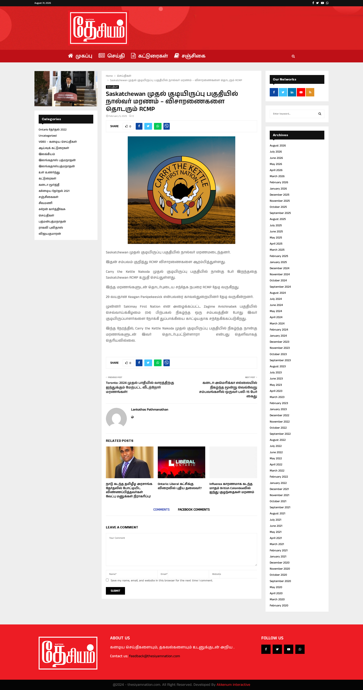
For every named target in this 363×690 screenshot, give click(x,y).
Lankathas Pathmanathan (149, 410)
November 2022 (280, 422)
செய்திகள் (112, 87)
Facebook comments (194, 509)
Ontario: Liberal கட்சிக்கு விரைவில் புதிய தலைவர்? (180, 486)
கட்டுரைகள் (152, 56)
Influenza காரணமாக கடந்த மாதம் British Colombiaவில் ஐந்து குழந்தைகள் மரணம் (231, 488)
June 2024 (276, 305)
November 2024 (280, 274)
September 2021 (280, 507)
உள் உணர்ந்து (49, 172)
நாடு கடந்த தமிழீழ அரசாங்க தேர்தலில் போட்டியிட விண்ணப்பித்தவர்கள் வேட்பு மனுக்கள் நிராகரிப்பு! (129, 490)
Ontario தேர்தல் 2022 (53, 130)
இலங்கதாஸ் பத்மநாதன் (57, 160)
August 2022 (278, 440)
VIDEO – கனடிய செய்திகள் (58, 142)
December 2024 (279, 268)
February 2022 (279, 477)
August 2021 (277, 513)
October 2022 (278, 428)
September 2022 (280, 434)
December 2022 (279, 415)
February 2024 (279, 330)
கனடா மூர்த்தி (49, 185)
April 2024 (276, 317)
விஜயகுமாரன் (50, 234)
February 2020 (279, 605)
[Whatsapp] (300, 649)
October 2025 (278, 207)
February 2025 (279, 256)
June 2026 (276, 158)
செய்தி (115, 56)
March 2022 (277, 471)
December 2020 (279, 563)
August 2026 (278, 146)
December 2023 (279, 342)
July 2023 (276, 372)
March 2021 (277, 544)
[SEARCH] (319, 114)
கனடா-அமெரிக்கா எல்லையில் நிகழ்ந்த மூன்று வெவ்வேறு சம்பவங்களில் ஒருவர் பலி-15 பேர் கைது (228, 390)
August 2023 (278, 366)
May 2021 (275, 532)
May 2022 (276, 458)
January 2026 (278, 189)
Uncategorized (48, 136)
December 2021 (279, 489)
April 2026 (276, 170)
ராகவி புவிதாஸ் (51, 228)
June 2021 (276, 526)
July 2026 (276, 152)
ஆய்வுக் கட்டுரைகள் (54, 148)
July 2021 (275, 520)
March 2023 (277, 397)
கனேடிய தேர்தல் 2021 (54, 191)
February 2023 (279, 403)
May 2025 (276, 238)
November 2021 (279, 495)
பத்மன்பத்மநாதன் (52, 222)
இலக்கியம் (47, 154)
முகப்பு (83, 56)
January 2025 (278, 262)
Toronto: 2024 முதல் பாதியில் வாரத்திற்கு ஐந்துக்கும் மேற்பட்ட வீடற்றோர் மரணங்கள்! (140, 387)
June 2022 (276, 452)
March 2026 (277, 176)
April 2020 (276, 593)
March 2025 (277, 250)
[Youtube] (288, 649)
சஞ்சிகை (192, 56)
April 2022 (276, 464)
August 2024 (278, 293)
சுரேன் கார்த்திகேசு (52, 209)
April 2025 (276, 244)
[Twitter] (277, 649)
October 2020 (278, 575)
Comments (161, 509)
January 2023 (278, 409)
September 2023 (280, 360)
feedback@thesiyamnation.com (154, 656)
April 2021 (276, 538)
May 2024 (276, 311)
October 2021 (278, 501)
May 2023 (276, 385)
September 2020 (280, 581)
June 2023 (276, 379)
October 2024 (278, 280)
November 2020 (280, 569)
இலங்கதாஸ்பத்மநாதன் (57, 166)
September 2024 (280, 287)
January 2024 (278, 336)
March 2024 (277, 323)
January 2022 (278, 483)
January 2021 (278, 556)
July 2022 (276, 446)
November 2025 (280, 201)
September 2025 (280, 213)
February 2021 (279, 550)
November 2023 (280, 348)
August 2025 (278, 219)
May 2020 (276, 587)
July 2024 (276, 299)
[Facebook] (266, 649)
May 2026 (276, 164)
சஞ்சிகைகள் (48, 197)
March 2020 (277, 599)
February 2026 (279, 182)
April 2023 (276, 391)
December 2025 (279, 195)
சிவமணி (45, 203)
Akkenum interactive (233, 684)
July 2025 (276, 225)
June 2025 (276, 231)
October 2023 (278, 354)
